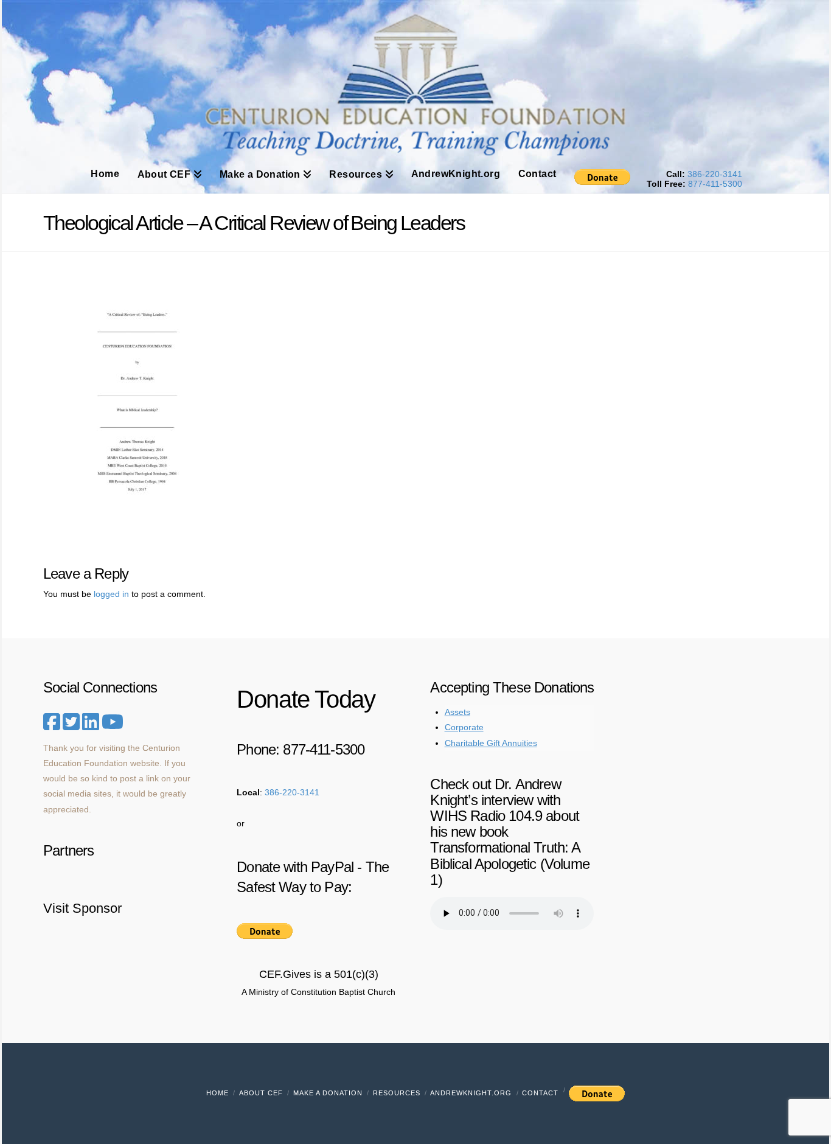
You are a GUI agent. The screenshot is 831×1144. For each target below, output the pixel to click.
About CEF (261, 1093)
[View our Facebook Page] (51, 722)
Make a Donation (328, 1093)
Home (217, 1093)
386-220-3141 (714, 174)
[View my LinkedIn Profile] (90, 726)
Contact (540, 1093)
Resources (396, 1093)
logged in (111, 594)
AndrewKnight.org (471, 1093)
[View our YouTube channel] (112, 722)
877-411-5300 (715, 184)
